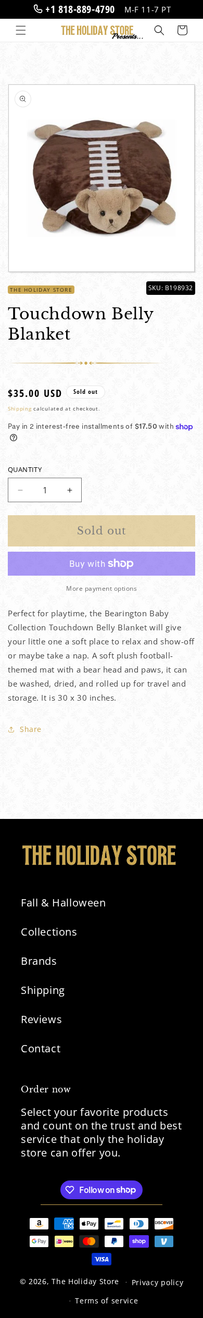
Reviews (41, 1019)
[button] (20, 30)
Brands (39, 961)
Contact (40, 1048)
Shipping (20, 408)
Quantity (25, 469)
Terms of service (106, 1300)
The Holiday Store (85, 1281)
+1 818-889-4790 (78, 9)
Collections (49, 932)
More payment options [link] (101, 588)
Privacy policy (158, 1282)
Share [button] (31, 729)
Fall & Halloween (63, 903)
